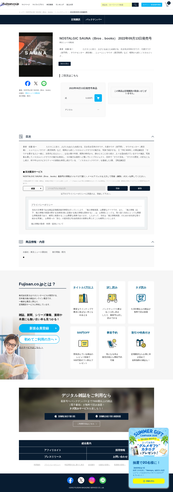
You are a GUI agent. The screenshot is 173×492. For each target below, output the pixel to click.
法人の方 (69, 5)
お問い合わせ (120, 456)
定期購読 (75, 19)
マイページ (26, 5)
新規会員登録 (39, 328)
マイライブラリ (38, 5)
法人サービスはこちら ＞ (31, 347)
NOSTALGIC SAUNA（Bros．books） (40, 12)
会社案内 (91, 465)
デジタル (69, 110)
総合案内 (86, 443)
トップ (21, 12)
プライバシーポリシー (52, 465)
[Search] (135, 5)
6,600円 (89, 98)
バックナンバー (62, 12)
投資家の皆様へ (119, 465)
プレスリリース (52, 456)
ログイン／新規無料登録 (152, 4)
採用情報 (120, 450)
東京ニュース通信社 (32, 93)
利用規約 (37, 465)
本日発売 (49, 5)
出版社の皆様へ (104, 465)
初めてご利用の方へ (39, 339)
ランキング (60, 5)
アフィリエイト (52, 450)
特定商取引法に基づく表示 (74, 465)
